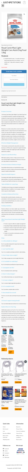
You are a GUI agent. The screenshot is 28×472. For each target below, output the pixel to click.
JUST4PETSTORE (12, 2)
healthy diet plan (5, 319)
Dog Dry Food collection (17, 309)
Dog (2, 45)
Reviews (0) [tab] (4, 99)
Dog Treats (16, 315)
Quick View (3, 349)
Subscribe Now (14, 84)
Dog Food (6, 45)
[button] (24, 14)
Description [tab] (4, 97)
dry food (10, 45)
